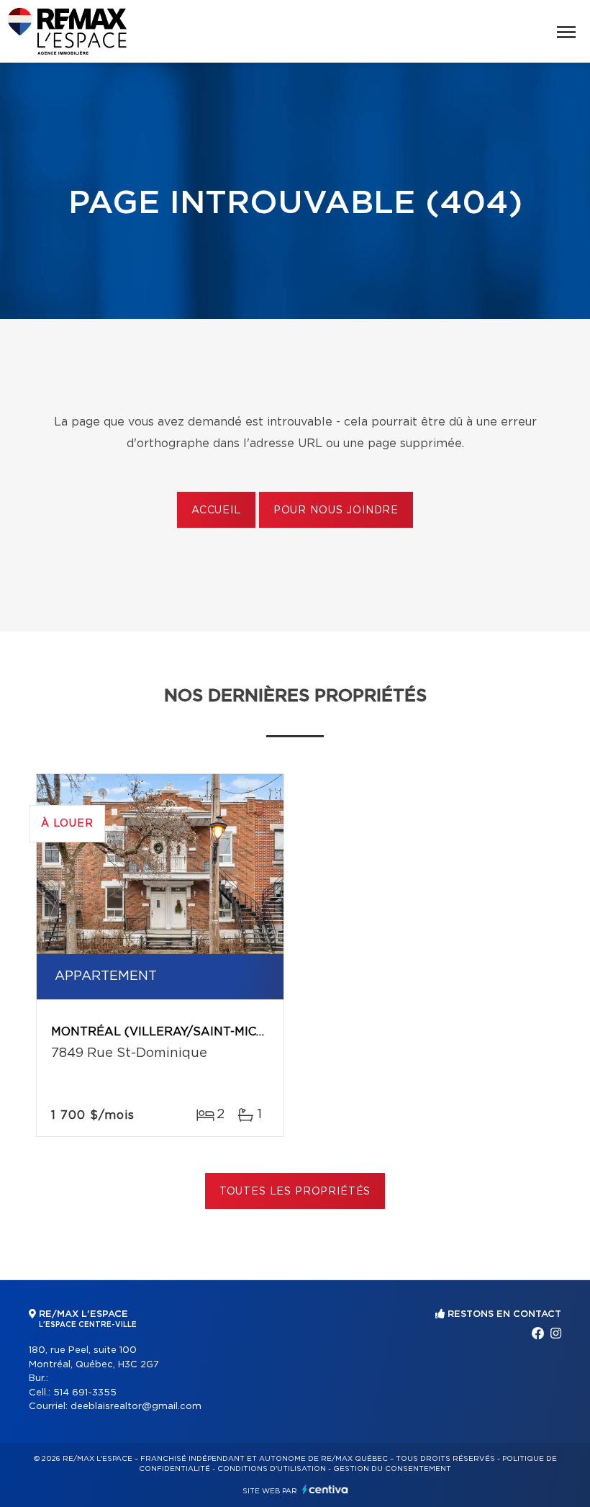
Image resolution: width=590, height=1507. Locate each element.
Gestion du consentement (392, 1468)
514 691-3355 (85, 1393)
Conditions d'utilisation (271, 1468)
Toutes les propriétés (295, 1192)
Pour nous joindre (336, 510)
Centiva (325, 1489)
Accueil (216, 510)
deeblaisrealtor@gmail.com (136, 1406)
